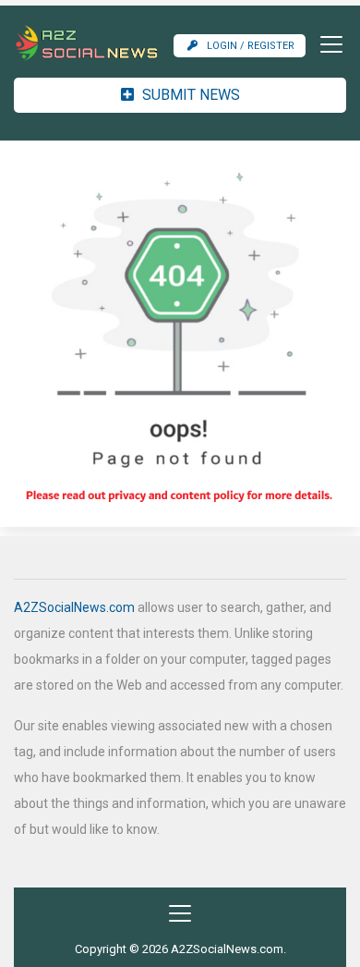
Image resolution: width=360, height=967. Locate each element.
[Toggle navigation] (326, 44)
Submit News (189, 95)
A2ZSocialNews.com (74, 607)
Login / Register (250, 46)
